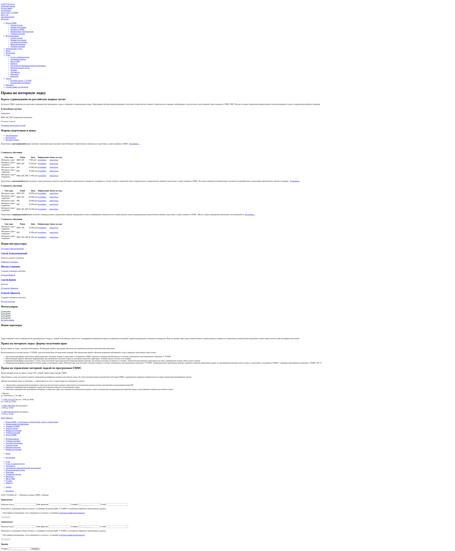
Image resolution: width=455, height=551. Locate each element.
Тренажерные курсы (14, 49)
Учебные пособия (17, 34)
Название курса (7, 504)
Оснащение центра (18, 59)
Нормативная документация (21, 32)
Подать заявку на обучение (6, 9)
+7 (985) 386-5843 (8, 406)
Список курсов (16, 25)
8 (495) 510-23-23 (8, 4)
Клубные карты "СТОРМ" (21, 81)
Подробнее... (134, 144)
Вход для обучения (7, 17)
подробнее (42, 160)
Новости (13, 64)
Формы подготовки (18, 27)
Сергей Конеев (8, 279)
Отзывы (13, 70)
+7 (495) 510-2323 (8, 399)
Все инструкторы (8, 302)
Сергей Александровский (14, 253)
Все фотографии (7, 320)
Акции (8, 78)
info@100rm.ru (7, 418)
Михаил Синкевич (10, 266)
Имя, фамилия (42, 504)
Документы (15, 72)
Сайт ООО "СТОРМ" (9, 13)
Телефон (74, 504)
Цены (8, 51)
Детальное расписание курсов (13, 125)
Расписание (10, 53)
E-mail (103, 504)
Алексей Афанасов (10, 293)
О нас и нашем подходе (19, 57)
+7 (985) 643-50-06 (8, 412)
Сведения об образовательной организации (28, 66)
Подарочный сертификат (20, 83)
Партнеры (14, 74)
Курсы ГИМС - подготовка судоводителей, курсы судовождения (32, 422)
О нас (8, 55)
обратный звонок (8, 6)
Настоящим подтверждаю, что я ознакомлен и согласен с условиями (44, 513)
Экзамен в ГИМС (17, 29)
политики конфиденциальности (72, 513)
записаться (54, 160)
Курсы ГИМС (11, 23)
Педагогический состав (20, 68)
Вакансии (14, 76)
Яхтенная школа (12, 36)
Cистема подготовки (18, 42)
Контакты (10, 85)
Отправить (5, 517)
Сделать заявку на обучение (17, 87)
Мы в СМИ (15, 61)
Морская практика (17, 44)
